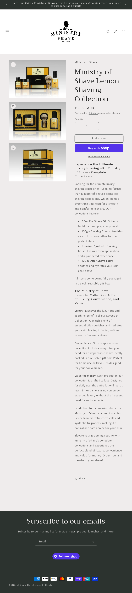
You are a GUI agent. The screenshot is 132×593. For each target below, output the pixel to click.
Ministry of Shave (25, 585)
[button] (7, 31)
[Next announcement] (125, 4)
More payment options (99, 156)
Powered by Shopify (42, 585)
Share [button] (82, 478)
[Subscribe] (93, 542)
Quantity (79, 119)
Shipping (93, 113)
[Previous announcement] (6, 4)
